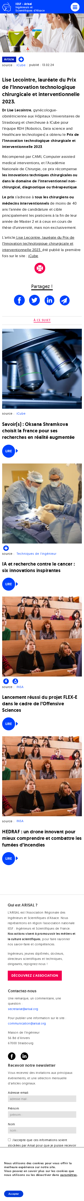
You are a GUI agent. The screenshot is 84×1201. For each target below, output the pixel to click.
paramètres (68, 1175)
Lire (8, 451)
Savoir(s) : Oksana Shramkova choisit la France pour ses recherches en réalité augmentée (38, 430)
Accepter (13, 1194)
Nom (11, 1124)
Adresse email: (18, 1093)
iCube (21, 65)
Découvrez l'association (34, 975)
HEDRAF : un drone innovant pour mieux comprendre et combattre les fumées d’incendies (42, 838)
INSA (20, 687)
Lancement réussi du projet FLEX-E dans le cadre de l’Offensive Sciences (40, 703)
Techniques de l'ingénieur (36, 554)
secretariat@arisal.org (23, 1009)
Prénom (13, 1108)
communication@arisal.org (27, 1023)
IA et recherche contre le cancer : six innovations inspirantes (38, 567)
